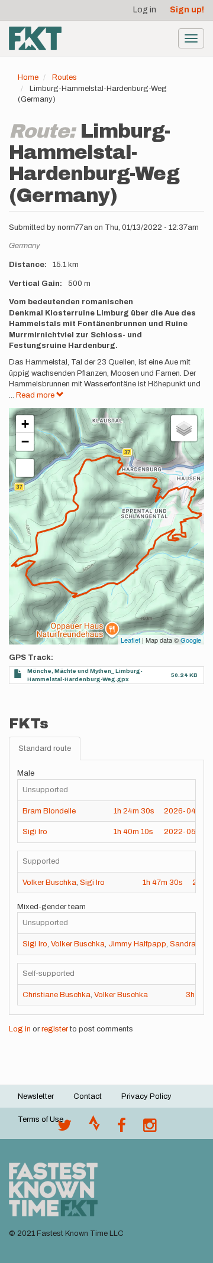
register (54, 1029)
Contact (87, 1096)
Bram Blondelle (49, 811)
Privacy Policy (146, 1096)
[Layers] (184, 428)
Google (190, 639)
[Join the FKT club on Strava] (94, 1128)
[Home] (35, 38)
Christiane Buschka (56, 995)
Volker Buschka (49, 882)
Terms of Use (40, 1119)
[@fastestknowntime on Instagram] (149, 1128)
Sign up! (187, 9)
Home (28, 77)
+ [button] (25, 423)
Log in (144, 9)
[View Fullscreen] (25, 468)
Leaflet (130, 639)
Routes (64, 77)
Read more (36, 395)
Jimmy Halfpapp (137, 944)
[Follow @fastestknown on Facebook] (121, 1128)
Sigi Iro (34, 832)
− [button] (25, 441)
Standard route (44, 748)
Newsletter (36, 1096)
